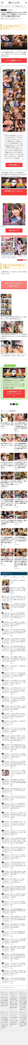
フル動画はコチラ (14, 60)
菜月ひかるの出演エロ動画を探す (14, 285)
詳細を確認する (14, 165)
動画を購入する (14, 230)
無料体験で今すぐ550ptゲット (14, 192)
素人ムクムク (5, 411)
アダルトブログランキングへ (8, 987)
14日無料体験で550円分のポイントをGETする (14, 394)
